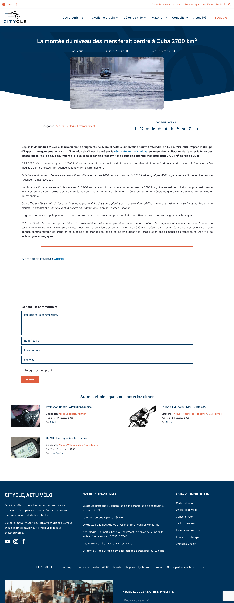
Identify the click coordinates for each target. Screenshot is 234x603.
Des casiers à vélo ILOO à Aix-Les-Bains (107, 543)
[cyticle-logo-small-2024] (15, 12)
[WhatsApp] (159, 128)
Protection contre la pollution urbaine (69, 406)
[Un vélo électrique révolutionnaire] (25, 438)
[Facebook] (135, 128)
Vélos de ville (91, 445)
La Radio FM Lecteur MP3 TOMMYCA (183, 406)
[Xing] (190, 128)
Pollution (82, 413)
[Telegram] (166, 128)
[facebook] (16, 4)
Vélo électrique (75, 445)
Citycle (53, 422)
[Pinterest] (178, 128)
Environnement (86, 126)
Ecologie (71, 126)
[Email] (196, 128)
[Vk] (184, 128)
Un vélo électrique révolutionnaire (66, 438)
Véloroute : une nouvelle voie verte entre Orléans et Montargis (121, 524)
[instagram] (10, 4)
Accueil (60, 126)
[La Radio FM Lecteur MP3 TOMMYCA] (141, 407)
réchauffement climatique (131, 151)
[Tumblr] (172, 128)
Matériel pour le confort (195, 413)
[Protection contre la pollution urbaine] (25, 407)
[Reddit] (148, 128)
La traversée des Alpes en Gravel (103, 517)
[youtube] (3, 4)
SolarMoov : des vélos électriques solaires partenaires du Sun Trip (124, 550)
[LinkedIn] (154, 128)
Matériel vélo (215, 413)
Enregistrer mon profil (38, 370)
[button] (229, 4)
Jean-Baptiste (57, 453)
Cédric (79, 50)
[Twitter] (142, 128)
